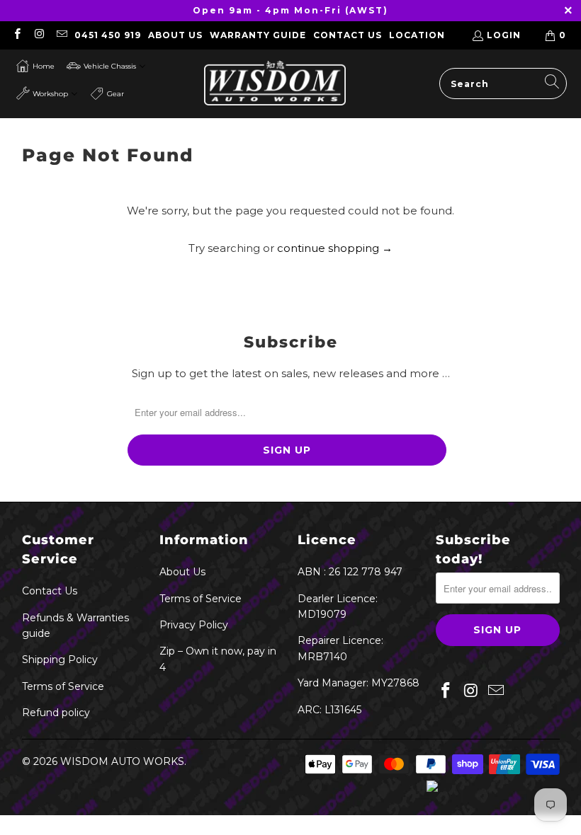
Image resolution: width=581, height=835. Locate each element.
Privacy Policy (193, 624)
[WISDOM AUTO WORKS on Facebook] (17, 35)
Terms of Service (63, 686)
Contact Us (347, 35)
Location (417, 35)
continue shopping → (335, 248)
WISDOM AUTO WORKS (122, 761)
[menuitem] (35, 66)
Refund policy (56, 712)
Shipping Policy (60, 659)
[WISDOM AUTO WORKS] (275, 84)
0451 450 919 (107, 35)
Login (504, 35)
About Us (175, 35)
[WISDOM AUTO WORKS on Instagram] (39, 35)
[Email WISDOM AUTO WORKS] (61, 35)
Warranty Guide (258, 35)
